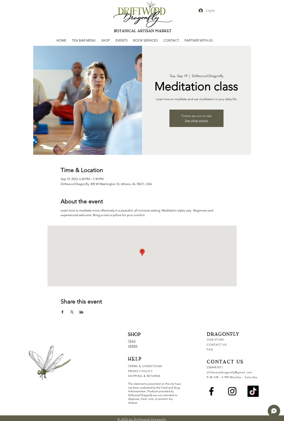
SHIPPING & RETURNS (144, 376)
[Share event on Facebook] (62, 312)
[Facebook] (211, 391)
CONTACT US (217, 344)
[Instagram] (232, 391)
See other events (196, 120)
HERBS (133, 346)
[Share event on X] (72, 312)
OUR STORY (215, 339)
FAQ (210, 349)
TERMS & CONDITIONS (145, 366)
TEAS (132, 341)
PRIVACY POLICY (141, 371)
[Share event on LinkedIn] (81, 312)
